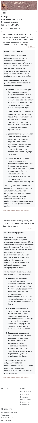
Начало (5, 388)
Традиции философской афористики (7, 417)
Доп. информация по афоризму (16, 210)
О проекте (6, 408)
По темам (24, 397)
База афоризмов (26, 389)
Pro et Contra (25, 399)
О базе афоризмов (9, 412)
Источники (24, 405)
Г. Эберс (31, 47)
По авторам (25, 394)
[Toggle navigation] (4, 12)
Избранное (25, 402)
